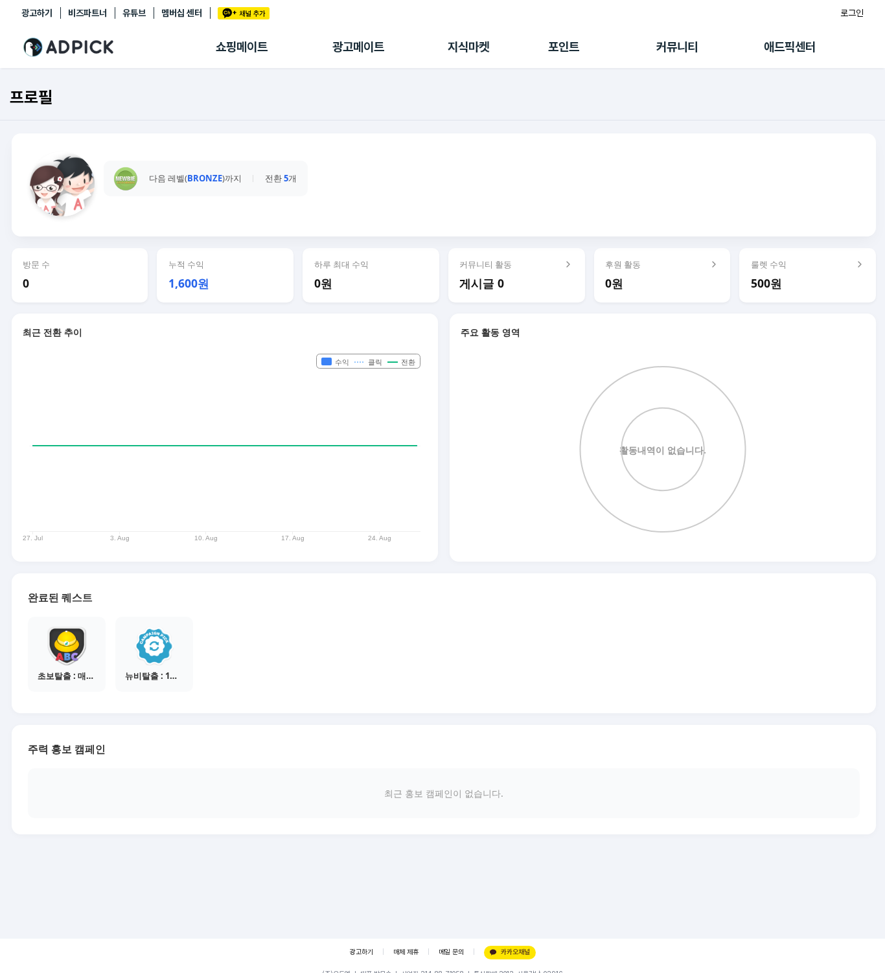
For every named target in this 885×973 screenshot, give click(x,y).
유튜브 (134, 13)
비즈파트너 (87, 13)
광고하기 (36, 13)
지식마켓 (468, 47)
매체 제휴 (406, 952)
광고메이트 (358, 47)
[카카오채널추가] (244, 13)
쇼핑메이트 (242, 47)
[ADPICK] (118, 47)
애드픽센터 (790, 47)
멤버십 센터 (181, 13)
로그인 (852, 12)
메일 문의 (451, 952)
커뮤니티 (677, 47)
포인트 (563, 47)
